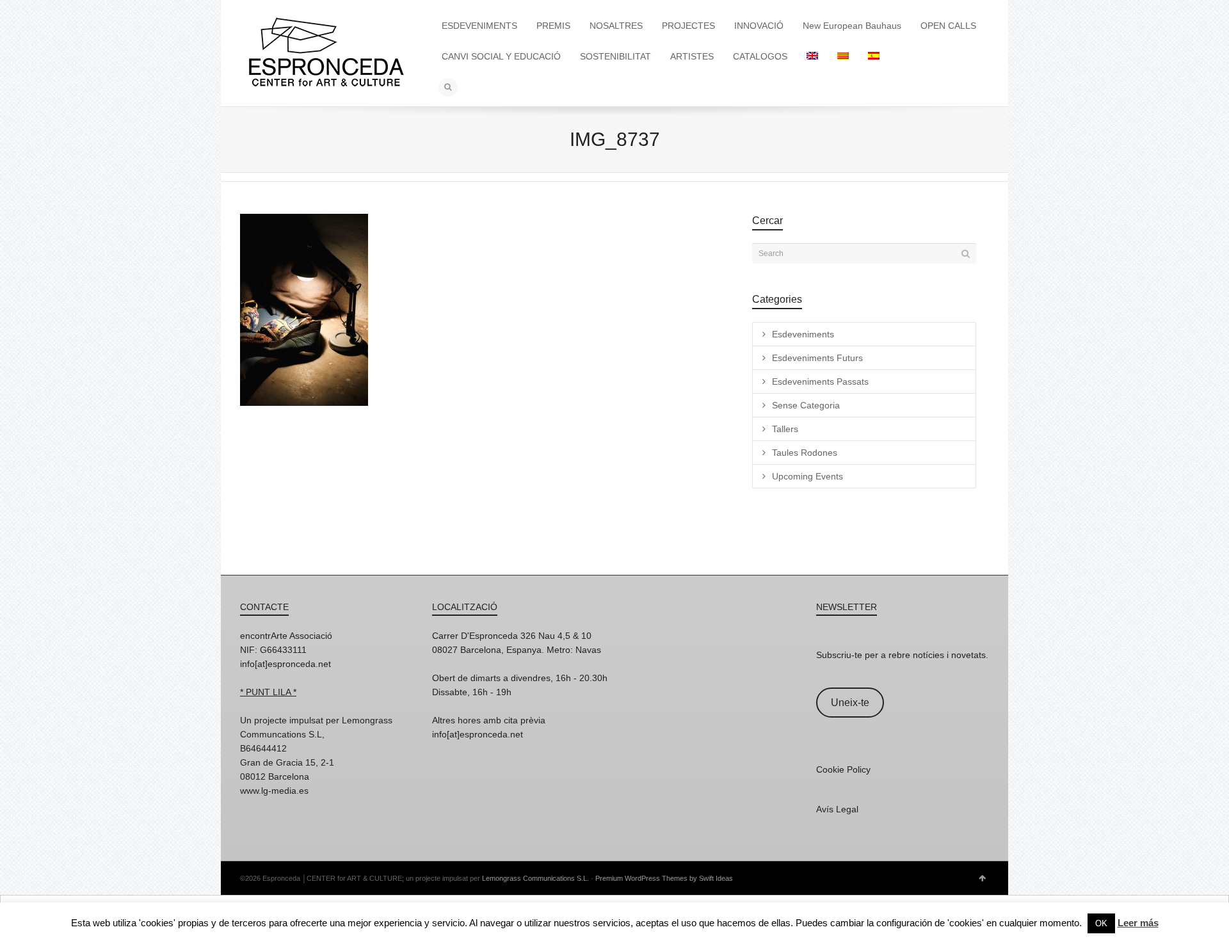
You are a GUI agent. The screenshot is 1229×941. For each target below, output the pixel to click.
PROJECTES (688, 25)
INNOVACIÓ (758, 25)
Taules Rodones (804, 452)
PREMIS (553, 25)
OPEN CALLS (948, 25)
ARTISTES (692, 56)
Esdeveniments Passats (820, 381)
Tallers (785, 429)
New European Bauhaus (852, 25)
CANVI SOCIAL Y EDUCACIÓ (501, 56)
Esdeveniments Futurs (817, 358)
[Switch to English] (812, 56)
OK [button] (1101, 923)
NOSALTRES (616, 25)
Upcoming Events (807, 476)
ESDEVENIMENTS (479, 25)
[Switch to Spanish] (874, 56)
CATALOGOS (760, 56)
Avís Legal (837, 809)
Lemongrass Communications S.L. (535, 878)
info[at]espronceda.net (285, 664)
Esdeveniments (803, 334)
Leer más (1138, 922)
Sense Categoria (806, 405)
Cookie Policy (843, 769)
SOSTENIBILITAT (615, 56)
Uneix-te (850, 702)
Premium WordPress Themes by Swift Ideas (664, 878)
